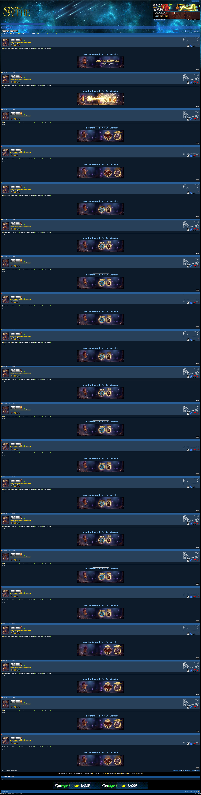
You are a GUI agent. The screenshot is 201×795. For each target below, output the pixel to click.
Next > (198, 31)
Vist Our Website (110, 54)
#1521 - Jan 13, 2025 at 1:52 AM (8, 35)
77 (185, 31)
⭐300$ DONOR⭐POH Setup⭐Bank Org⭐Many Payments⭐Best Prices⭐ (125, 773)
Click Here (197, 41)
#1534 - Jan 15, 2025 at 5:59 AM (8, 513)
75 (181, 31)
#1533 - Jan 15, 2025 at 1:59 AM (8, 476)
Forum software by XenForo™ (11, 793)
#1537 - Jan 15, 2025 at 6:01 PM (8, 623)
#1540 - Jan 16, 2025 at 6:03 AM (8, 734)
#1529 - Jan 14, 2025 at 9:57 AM (8, 329)
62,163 (198, 38)
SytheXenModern (5, 791)
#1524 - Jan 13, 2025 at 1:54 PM (8, 146)
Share (197, 69)
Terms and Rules (197, 793)
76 (183, 31)
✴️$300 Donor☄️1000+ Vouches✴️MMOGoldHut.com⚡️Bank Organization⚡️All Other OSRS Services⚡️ (81, 773)
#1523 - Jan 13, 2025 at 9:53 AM (8, 109)
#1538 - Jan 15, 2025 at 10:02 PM (8, 660)
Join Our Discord (91, 54)
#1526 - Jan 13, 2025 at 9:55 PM (8, 219)
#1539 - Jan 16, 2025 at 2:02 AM (8, 697)
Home (194, 791)
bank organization (8, 27)
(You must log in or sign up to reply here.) (9, 770)
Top (196, 791)
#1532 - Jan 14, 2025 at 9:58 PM (8, 440)
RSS (198, 791)
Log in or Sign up (195, 1)
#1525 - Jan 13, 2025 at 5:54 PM (8, 182)
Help (191, 791)
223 (195, 31)
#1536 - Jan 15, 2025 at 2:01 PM (8, 587)
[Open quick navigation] (199, 23)
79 (188, 31)
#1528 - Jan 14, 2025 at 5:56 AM (8, 293)
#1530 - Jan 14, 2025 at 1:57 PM (8, 366)
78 (187, 31)
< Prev (174, 31)
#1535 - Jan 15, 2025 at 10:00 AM (8, 550)
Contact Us (187, 791)
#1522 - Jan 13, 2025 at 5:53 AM (8, 72)
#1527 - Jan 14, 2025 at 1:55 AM (8, 256)
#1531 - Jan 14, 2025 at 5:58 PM (8, 403)
